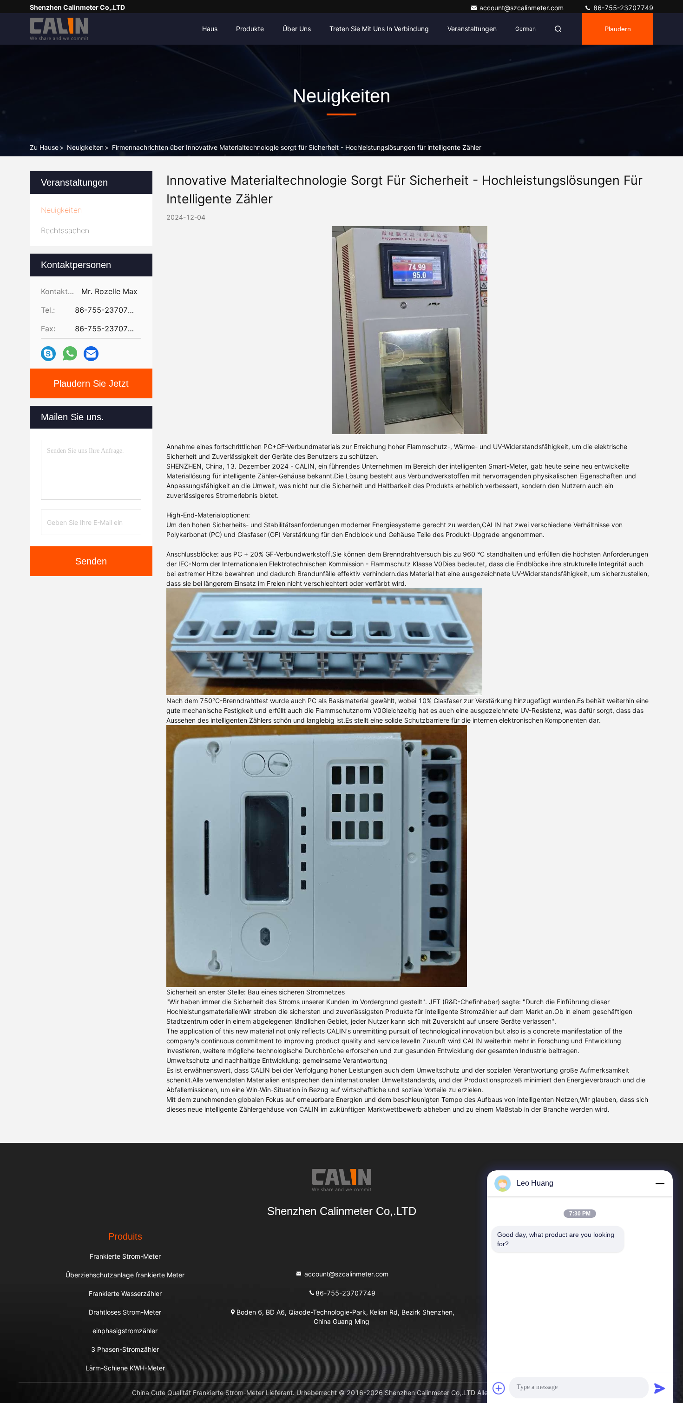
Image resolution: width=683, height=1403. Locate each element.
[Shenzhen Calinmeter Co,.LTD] (59, 29)
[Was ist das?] (69, 353)
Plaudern (617, 29)
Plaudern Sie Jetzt (91, 383)
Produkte (250, 29)
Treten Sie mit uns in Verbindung (379, 29)
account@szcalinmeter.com (522, 8)
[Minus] (659, 1183)
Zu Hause (44, 147)
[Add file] (499, 1388)
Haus (209, 29)
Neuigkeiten (85, 147)
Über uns (296, 29)
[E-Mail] (91, 354)
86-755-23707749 (622, 8)
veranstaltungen (472, 29)
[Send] (659, 1388)
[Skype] (48, 354)
